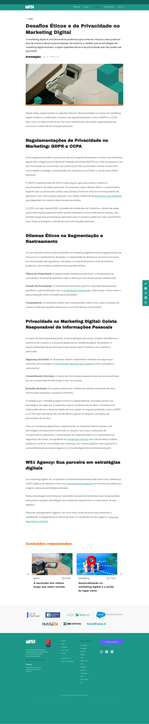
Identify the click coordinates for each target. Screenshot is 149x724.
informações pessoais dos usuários (74, 364)
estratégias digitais (77, 439)
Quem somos (109, 7)
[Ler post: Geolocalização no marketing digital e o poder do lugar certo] (97, 573)
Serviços (77, 7)
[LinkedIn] (112, 652)
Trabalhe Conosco (66, 658)
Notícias (82, 651)
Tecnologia (83, 648)
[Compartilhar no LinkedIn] (146, 298)
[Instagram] (101, 652)
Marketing (83, 667)
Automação (83, 673)
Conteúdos (96, 7)
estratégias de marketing (108, 196)
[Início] (29, 7)
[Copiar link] (146, 284)
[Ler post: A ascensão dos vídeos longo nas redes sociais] (52, 573)
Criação (82, 670)
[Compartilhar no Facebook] (146, 288)
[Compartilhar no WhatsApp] (146, 302)
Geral (82, 676)
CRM (81, 664)
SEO (81, 657)
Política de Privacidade (67, 661)
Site (81, 682)
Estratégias (33, 57)
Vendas (82, 654)
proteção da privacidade (76, 290)
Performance (84, 661)
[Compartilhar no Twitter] (146, 293)
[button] (28, 574)
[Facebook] (106, 652)
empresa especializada (80, 483)
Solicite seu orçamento (111, 642)
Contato (120, 7)
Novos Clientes (84, 679)
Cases (86, 7)
